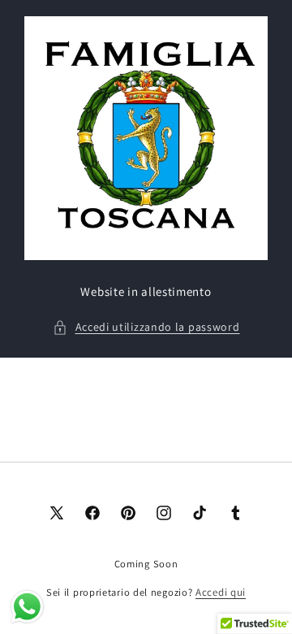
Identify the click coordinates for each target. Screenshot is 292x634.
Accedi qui (220, 592)
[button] (146, 327)
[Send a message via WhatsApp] (27, 607)
